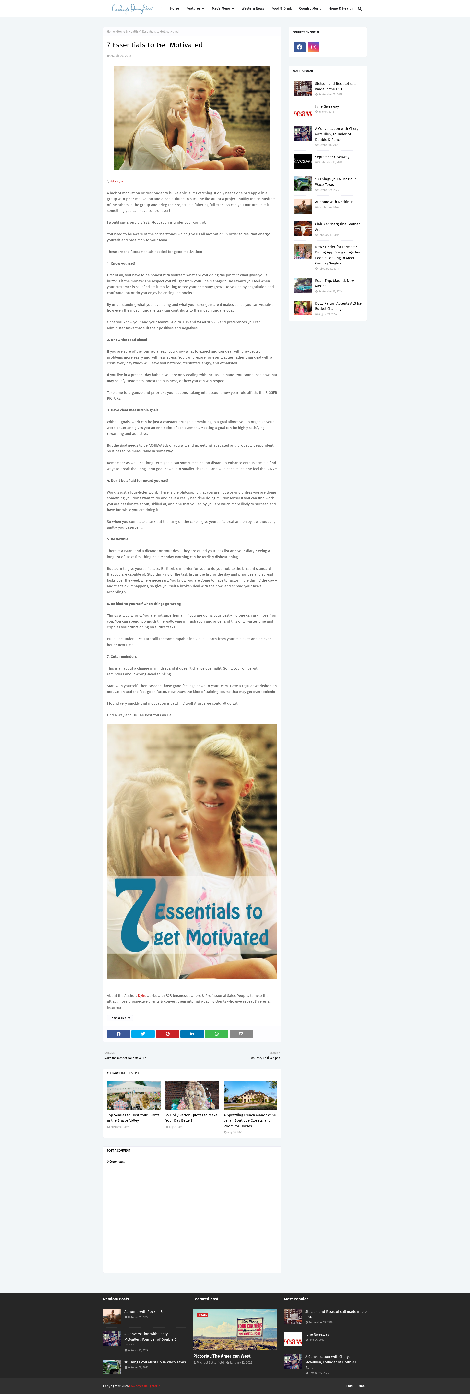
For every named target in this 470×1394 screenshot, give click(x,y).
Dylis (142, 995)
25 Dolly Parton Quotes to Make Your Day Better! (191, 1118)
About (363, 1386)
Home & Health (127, 31)
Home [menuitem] (174, 8)
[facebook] (300, 47)
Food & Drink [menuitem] (281, 8)
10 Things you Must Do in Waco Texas (336, 182)
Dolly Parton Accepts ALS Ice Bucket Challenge (338, 306)
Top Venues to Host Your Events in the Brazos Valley (133, 1118)
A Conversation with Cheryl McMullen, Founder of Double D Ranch (337, 134)
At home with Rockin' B (334, 202)
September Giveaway (332, 157)
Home (111, 31)
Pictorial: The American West (222, 1356)
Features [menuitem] (193, 8)
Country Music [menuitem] (310, 8)
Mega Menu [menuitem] (221, 8)
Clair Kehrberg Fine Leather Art (337, 227)
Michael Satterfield (210, 1362)
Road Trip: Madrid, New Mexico (334, 283)
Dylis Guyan (117, 181)
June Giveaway (327, 106)
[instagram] (314, 47)
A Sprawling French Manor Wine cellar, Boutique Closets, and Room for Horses (250, 1120)
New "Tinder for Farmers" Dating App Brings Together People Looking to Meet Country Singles (338, 255)
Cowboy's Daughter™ (144, 1386)
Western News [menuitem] (253, 8)
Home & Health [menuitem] (340, 8)
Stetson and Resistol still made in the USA (335, 86)
